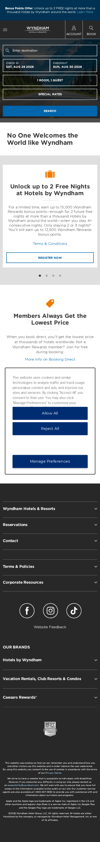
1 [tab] (40, 276)
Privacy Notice (53, 773)
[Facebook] (27, 611)
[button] (50, 660)
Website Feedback (50, 627)
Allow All (50, 413)
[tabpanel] (50, 216)
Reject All (50, 428)
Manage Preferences (50, 461)
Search (50, 111)
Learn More (85, 12)
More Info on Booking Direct (50, 359)
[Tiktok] (74, 611)
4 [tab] (60, 276)
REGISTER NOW (50, 258)
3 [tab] (53, 276)
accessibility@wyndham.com (23, 785)
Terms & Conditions (50, 244)
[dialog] (50, 421)
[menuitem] (5, 29)
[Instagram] (50, 611)
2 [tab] (47, 276)
